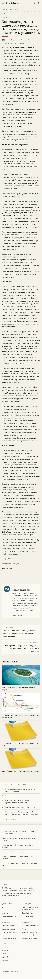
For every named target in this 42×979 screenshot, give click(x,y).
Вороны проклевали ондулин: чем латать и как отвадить (19, 839)
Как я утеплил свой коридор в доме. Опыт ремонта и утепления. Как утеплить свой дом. (21, 813)
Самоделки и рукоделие (30, 926)
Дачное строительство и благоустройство (30, 908)
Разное (24, 929)
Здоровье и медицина (9, 929)
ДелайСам (12, 3)
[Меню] (3, 3)
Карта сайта (5, 957)
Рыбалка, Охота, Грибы (29, 938)
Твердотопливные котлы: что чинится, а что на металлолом (18, 857)
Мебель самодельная (9, 938)
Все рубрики (6, 947)
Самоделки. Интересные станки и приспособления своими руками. (17, 801)
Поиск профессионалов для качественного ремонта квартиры (20, 790)
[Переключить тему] (38, 3)
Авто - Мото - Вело (8, 926)
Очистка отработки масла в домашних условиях (19, 852)
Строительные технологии (10, 932)
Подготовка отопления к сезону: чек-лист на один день (20, 864)
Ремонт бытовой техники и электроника (10, 921)
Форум (4, 954)
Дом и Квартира (27, 913)
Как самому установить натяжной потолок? (20, 807)
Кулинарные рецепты (9, 916)
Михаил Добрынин (11, 40)
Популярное (6, 950)
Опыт (3, 907)
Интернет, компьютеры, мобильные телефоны (30, 934)
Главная (4, 9)
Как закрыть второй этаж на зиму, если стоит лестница (18, 846)
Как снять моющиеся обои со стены (18, 796)
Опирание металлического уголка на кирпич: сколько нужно (18, 832)
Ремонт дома (13, 9)
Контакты (5, 960)
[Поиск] (34, 3)
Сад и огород (26, 904)
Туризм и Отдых (7, 904)
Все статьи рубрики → (10, 819)
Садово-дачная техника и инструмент (30, 921)
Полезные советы (28, 916)
